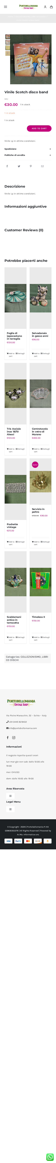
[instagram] (13, 737)
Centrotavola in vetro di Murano (40, 431)
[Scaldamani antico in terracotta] (15, 582)
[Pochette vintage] (15, 489)
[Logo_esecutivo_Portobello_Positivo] (29, 5)
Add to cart (39, 128)
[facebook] (7, 737)
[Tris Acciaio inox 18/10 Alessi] (15, 393)
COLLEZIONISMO (31, 656)
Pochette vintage (12, 526)
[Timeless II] (41, 582)
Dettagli (21, 353)
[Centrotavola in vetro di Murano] (41, 393)
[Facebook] (7, 166)
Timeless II (38, 617)
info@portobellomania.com (23, 728)
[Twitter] (19, 166)
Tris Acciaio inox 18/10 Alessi (14, 431)
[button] (28, 149)
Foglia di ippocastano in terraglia (14, 336)
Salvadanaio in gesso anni (40, 334)
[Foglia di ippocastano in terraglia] (15, 298)
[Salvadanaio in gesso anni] (41, 298)
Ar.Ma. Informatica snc (28, 834)
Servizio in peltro (38, 510)
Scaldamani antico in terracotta (14, 620)
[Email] (42, 166)
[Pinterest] (30, 166)
